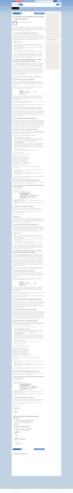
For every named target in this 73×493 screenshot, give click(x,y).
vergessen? (59, 1)
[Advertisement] (29, 465)
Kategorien (29, 8)
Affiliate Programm (18, 435)
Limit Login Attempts (22, 123)
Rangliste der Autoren (49, 8)
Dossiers (35, 8)
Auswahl (22, 8)
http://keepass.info (33, 71)
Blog (16, 440)
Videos (41, 8)
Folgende (41, 13)
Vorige (37, 13)
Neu (16, 8)
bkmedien (27, 22)
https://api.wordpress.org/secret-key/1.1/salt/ (25, 169)
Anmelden (55, 1)
